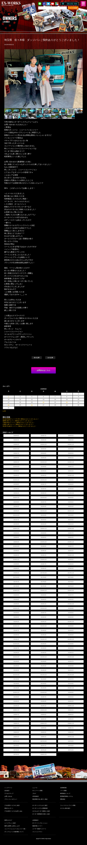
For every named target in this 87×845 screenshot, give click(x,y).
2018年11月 (16, 559)
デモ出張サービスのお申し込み (13, 811)
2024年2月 (43, 475)
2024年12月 (43, 462)
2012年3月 (16, 670)
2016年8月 (43, 595)
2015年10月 (43, 608)
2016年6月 (16, 599)
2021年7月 (16, 519)
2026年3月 (71, 440)
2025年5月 (71, 453)
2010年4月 (43, 701)
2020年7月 (71, 533)
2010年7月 (43, 697)
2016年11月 (43, 590)
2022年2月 (16, 511)
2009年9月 (71, 710)
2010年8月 (16, 697)
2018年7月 (43, 564)
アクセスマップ (8, 793)
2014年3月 (43, 634)
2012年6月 (16, 665)
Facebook (44, 3)
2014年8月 (71, 626)
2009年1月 (16, 723)
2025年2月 (71, 457)
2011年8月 (43, 679)
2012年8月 (43, 661)
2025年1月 (16, 462)
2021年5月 (43, 519)
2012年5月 (43, 665)
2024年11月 (71, 462)
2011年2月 (43, 688)
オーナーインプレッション (40, 823)
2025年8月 (71, 448)
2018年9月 (71, 559)
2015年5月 (16, 617)
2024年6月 (16, 471)
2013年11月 (71, 639)
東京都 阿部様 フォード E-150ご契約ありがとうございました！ (21, 419)
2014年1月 (16, 639)
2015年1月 (43, 621)
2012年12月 (16, 657)
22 (67, 402)
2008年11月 (71, 723)
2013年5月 (71, 648)
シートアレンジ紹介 (10, 823)
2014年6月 (43, 630)
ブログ (34, 793)
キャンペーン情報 (37, 790)
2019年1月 (43, 555)
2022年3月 (71, 506)
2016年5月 (43, 599)
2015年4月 (43, 617)
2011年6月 (16, 683)
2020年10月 (71, 528)
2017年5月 (71, 581)
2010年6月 (71, 697)
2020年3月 (16, 541)
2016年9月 (16, 595)
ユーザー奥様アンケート (39, 829)
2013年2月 (43, 652)
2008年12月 (43, 723)
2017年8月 (71, 577)
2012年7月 (71, 661)
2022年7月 (43, 502)
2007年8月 (16, 745)
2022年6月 (71, 502)
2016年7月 (71, 595)
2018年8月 (16, 564)
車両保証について (65, 793)
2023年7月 (43, 484)
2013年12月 (43, 639)
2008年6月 (16, 732)
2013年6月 (43, 648)
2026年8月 (16, 435)
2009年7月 (16, 714)
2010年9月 (71, 692)
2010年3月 (71, 701)
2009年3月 (43, 719)
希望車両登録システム (66, 796)
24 (8, 405)
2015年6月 (71, 612)
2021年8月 (71, 515)
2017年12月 (43, 572)
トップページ (8, 787)
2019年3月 (71, 550)
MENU (83, 3)
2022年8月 (16, 502)
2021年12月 (43, 511)
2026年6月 (71, 435)
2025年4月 (16, 457)
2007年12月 (71, 736)
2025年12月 (43, 444)
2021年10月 (16, 515)
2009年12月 (71, 705)
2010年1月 (43, 705)
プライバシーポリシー (10, 799)
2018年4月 (43, 568)
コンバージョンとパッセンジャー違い (15, 829)
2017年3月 (43, 586)
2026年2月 (16, 444)
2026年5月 (16, 440)
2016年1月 (43, 603)
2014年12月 (71, 621)
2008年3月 (16, 736)
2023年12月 (71, 475)
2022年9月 (71, 497)
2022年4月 (43, 506)
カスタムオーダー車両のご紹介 (41, 811)
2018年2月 (16, 572)
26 (32, 405)
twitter (48, 3)
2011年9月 (16, 679)
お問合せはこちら (43, 370)
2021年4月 (71, 519)
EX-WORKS (14, 3)
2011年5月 (43, 683)
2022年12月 (71, 493)
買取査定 (62, 799)
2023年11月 (16, 480)
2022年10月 (43, 497)
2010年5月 (16, 701)
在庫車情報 (63, 787)
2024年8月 (43, 466)
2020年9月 (16, 533)
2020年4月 (71, 537)
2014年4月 (16, 634)
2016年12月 (16, 590)
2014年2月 (71, 634)
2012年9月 (16, 661)
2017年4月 (16, 586)
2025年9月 (43, 448)
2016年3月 (16, 603)
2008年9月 (43, 728)
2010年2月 (16, 705)
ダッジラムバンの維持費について (14, 831)
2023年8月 (16, 484)
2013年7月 (16, 648)
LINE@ (39, 3)
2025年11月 (71, 444)
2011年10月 (71, 674)
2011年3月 (16, 688)
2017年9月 (43, 577)
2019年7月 (71, 546)
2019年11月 (71, 541)
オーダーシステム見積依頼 (40, 808)
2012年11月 (43, 657)
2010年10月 (43, 692)
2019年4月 (43, 550)
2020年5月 (43, 537)
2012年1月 (71, 670)
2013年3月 (16, 652)
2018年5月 (16, 568)
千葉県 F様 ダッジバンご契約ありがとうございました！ (19, 422)
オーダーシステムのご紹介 (40, 805)
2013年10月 (16, 643)
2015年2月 (16, 621)
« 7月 (4, 411)
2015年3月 (71, 617)
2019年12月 (43, 541)
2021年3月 (16, 524)
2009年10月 (43, 710)
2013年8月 (71, 643)
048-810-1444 (72, 3)
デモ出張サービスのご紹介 (12, 805)
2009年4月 (16, 719)
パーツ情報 (63, 790)
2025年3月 (43, 457)
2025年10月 (16, 448)
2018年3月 (71, 568)
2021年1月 (71, 524)
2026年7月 (43, 435)
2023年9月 (71, 480)
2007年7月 (43, 745)
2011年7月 (71, 679)
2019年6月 (16, 550)
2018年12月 (71, 555)
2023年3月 (71, 488)
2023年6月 (71, 484)
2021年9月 (43, 515)
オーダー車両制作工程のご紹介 (41, 814)
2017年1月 (71, 586)
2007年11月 (16, 741)
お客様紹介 (35, 820)
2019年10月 (16, 546)
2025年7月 (16, 453)
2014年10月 (43, 626)
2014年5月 (71, 630)
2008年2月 (43, 736)
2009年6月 (43, 714)
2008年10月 (16, 728)
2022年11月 (16, 497)
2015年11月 (16, 608)
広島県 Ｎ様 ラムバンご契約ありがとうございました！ (18, 424)
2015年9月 (71, 608)
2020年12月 (16, 528)
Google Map (56, 3)
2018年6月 (71, 564)
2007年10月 (43, 741)
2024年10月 (16, 466)
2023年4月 (43, 488)
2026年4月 (43, 440)
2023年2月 (16, 493)
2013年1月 (71, 652)
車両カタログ (8, 820)
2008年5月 (43, 732)
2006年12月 (43, 754)
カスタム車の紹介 (65, 808)
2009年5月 (71, 714)
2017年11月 (71, 572)
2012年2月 (43, 670)
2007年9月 (71, 741)
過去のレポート (8, 808)
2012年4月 (71, 665)
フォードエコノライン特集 (67, 805)
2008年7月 (71, 728)
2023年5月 (16, 488)
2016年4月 (71, 599)
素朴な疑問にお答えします (12, 826)
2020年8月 (43, 533)
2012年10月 (71, 657)
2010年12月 (71, 688)
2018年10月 (43, 559)
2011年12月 (16, 674)
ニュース (34, 787)
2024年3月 (16, 475)
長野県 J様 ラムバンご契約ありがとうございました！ (18, 421)
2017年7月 (16, 581)
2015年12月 (71, 603)
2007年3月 (71, 750)
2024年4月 (71, 471)
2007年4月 (43, 750)
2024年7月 (71, 466)
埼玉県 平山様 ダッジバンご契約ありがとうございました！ (19, 426)
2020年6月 (16, 537)
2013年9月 (43, 643)
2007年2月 (16, 754)
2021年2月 (43, 524)
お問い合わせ (8, 796)
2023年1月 (43, 493)
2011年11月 (43, 674)
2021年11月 (71, 511)
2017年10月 (16, 577)
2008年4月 (71, 732)
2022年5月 (16, 506)
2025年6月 (43, 453)
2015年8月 (16, 612)
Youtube (52, 3)
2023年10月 (43, 480)
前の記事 (36, 357)
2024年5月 (43, 471)
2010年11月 (16, 692)
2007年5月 (16, 750)
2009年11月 (16, 710)
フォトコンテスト (37, 831)
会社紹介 (7, 790)
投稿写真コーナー (37, 826)
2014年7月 (16, 630)
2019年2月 (16, 555)
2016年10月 (71, 590)
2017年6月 (43, 581)
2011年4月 (71, 683)
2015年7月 (43, 612)
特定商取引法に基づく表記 (40, 799)
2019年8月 (43, 546)
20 (43, 402)
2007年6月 (71, 745)
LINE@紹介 (35, 796)
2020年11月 (43, 528)
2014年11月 (16, 626)
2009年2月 (71, 719)
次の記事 (50, 357)
